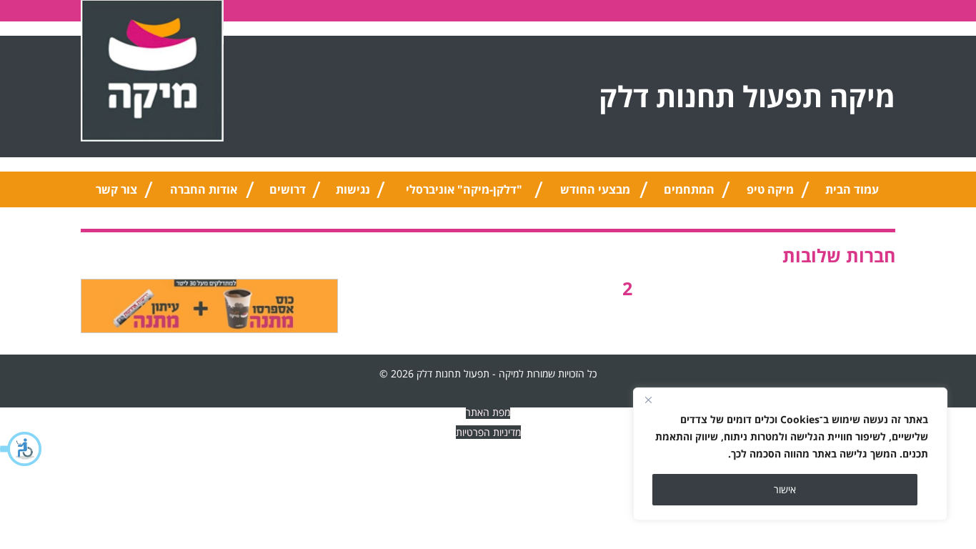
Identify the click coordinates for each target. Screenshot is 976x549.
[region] (790, 453)
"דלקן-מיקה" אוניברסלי (464, 189)
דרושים (287, 189)
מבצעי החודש (595, 189)
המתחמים (689, 189)
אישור (785, 489)
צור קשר (116, 189)
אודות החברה (203, 189)
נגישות (353, 189)
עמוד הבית (852, 189)
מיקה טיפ (770, 189)
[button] (21, 449)
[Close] (648, 399)
